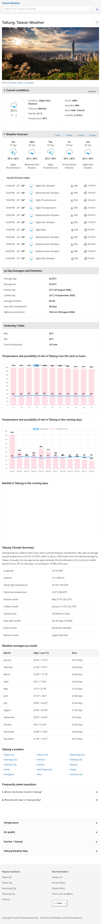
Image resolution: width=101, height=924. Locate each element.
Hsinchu (41, 759)
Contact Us (57, 877)
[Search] (89, 8)
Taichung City (10, 759)
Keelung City (76, 759)
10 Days (68, 135)
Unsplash (29, 82)
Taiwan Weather (11, 3)
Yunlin (7, 769)
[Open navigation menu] (97, 9)
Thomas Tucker (16, 82)
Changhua (9, 774)
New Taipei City (44, 769)
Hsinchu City (76, 774)
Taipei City (9, 754)
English (59, 903)
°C (12, 115)
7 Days (57, 135)
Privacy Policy (58, 883)
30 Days (92, 135)
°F (16, 115)
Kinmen (41, 764)
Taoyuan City (10, 764)
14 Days (80, 135)
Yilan (39, 774)
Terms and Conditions (62, 894)
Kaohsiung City (77, 754)
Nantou (74, 764)
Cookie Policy (58, 888)
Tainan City (42, 754)
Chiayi (73, 769)
